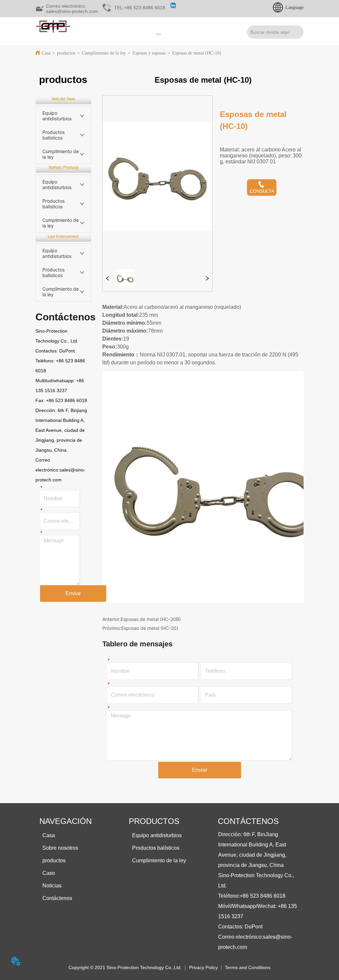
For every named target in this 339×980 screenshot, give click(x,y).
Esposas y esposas (149, 53)
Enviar (73, 593)
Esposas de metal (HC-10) (196, 53)
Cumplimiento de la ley (104, 53)
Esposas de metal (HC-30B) (151, 619)
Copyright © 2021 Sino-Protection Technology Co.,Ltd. (125, 967)
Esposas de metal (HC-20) (149, 628)
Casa (46, 53)
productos (66, 53)
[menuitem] (158, 33)
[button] (158, 33)
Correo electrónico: (240, 937)
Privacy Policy (203, 967)
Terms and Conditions (247, 967)
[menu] (158, 33)
